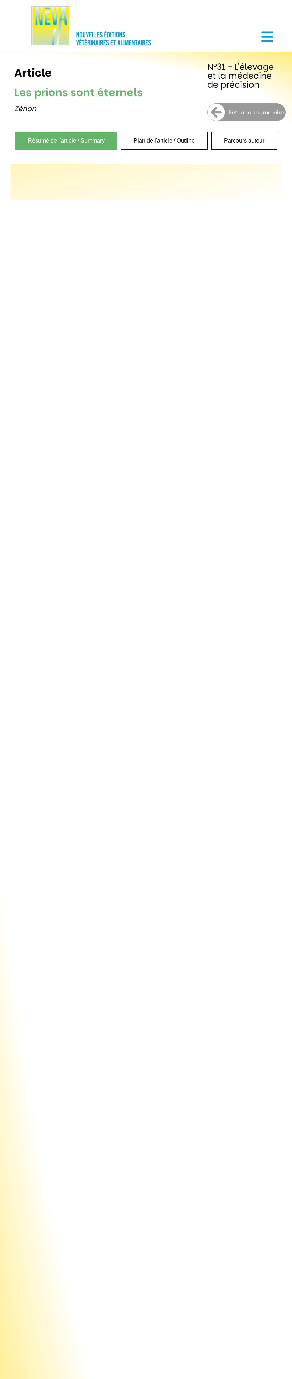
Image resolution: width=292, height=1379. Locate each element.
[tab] (66, 141)
